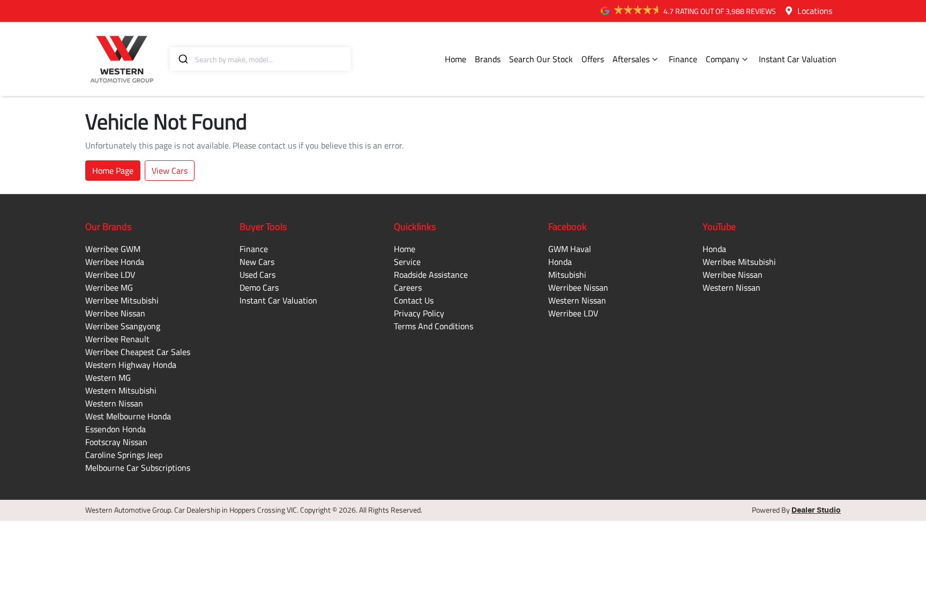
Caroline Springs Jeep (123, 454)
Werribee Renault (117, 338)
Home (455, 59)
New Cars (257, 261)
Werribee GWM (112, 248)
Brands (488, 59)
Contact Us (414, 300)
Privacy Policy (419, 313)
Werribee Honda (114, 261)
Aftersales (631, 59)
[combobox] (260, 59)
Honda (560, 261)
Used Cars (257, 274)
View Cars (170, 170)
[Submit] (182, 59)
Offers (592, 59)
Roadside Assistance (431, 274)
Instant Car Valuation (798, 59)
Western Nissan (114, 403)
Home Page (112, 170)
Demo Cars (259, 287)
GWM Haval (569, 248)
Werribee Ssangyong (122, 326)
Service (407, 261)
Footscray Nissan (116, 441)
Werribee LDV (110, 274)
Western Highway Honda (130, 364)
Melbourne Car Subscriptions (137, 467)
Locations (814, 10)
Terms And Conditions (433, 326)
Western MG (108, 377)
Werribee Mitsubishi (122, 300)
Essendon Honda (115, 429)
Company (723, 59)
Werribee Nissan (115, 313)
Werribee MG (109, 287)
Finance (683, 59)
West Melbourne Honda (128, 416)
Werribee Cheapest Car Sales (137, 351)
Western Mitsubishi (120, 390)
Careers (408, 287)
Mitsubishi (567, 274)
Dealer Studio (816, 510)
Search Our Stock (541, 59)
